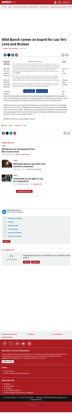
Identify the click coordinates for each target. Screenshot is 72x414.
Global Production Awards (58, 7)
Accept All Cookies (42, 91)
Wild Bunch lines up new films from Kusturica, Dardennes (29, 165)
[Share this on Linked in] (12, 55)
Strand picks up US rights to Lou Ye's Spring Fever (28, 180)
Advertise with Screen (9, 334)
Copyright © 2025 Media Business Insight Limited (51, 397)
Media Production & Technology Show (17, 373)
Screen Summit (44, 7)
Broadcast (7, 384)
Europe (11, 125)
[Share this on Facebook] (5, 55)
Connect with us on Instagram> (29, 343)
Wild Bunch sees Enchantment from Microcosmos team (18, 150)
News (4, 146)
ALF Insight (8, 388)
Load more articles (24, 191)
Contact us (31, 334)
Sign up (6, 241)
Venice (10, 7)
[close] (68, 51)
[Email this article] (16, 55)
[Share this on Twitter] (8, 55)
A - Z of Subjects (57, 334)
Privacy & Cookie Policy (26, 397)
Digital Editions (7, 337)
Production (18, 125)
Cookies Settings (29, 91)
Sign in (44, 51)
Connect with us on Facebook (4, 343)
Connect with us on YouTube (23, 343)
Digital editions (33, 7)
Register (35, 262)
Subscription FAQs (36, 399)
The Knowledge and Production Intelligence (18, 393)
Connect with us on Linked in (17, 343)
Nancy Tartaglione (10, 48)
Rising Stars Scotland (20, 7)
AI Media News (9, 386)
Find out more (7, 361)
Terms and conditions (10, 397)
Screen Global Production (12, 390)
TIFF (5, 7)
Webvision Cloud (40, 405)
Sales (24, 125)
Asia (5, 125)
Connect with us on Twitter (11, 343)
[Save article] (66, 55)
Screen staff (37, 184)
